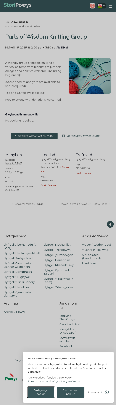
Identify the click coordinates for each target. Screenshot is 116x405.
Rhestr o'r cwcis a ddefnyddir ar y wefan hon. (55, 381)
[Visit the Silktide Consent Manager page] (107, 392)
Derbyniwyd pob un (41, 392)
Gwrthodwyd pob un (71, 392)
